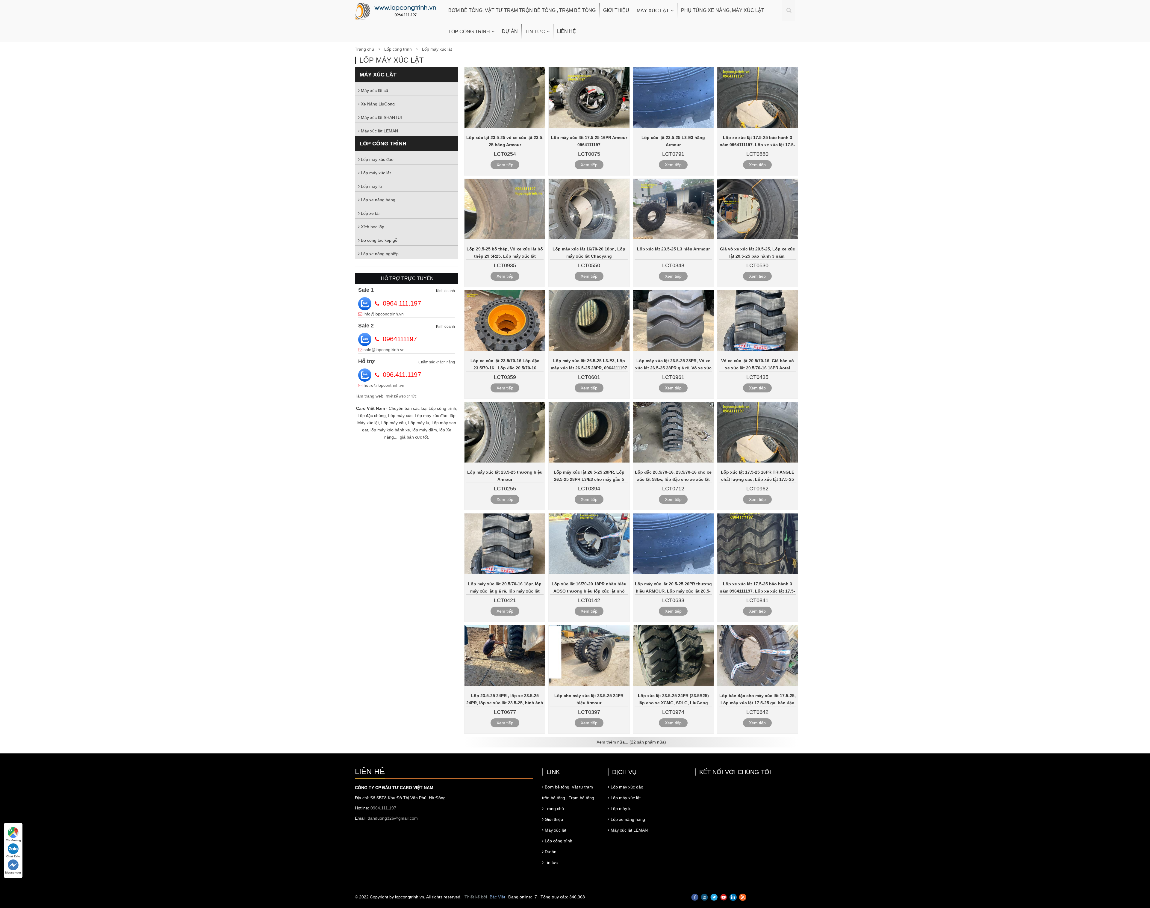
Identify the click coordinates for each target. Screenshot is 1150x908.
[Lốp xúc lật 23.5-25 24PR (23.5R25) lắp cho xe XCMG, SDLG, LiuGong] (673, 655)
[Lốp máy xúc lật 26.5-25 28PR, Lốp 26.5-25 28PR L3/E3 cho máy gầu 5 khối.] (589, 432)
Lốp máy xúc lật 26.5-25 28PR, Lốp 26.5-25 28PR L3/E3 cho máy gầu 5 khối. (589, 479)
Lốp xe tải (369, 213)
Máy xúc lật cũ (374, 90)
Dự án (510, 31)
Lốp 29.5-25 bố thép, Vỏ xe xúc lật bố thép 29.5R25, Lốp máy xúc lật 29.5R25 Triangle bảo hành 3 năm (505, 256)
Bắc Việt (497, 897)
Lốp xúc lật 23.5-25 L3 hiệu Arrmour (673, 249)
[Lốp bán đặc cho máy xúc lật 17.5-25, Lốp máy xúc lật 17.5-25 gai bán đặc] (757, 655)
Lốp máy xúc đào (377, 159)
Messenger (13, 872)
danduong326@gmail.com (393, 818)
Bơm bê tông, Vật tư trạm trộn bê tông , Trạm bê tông (522, 10)
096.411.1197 (402, 374)
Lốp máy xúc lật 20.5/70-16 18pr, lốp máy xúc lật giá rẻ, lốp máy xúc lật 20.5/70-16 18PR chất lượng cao (504, 591)
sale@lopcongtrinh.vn (384, 349)
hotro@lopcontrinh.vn (384, 385)
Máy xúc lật (653, 10)
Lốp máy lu (371, 186)
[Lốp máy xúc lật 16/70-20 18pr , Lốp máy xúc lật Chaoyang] (589, 209)
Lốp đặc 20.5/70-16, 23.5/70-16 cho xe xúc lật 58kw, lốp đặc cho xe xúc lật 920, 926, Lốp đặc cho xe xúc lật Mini (673, 479)
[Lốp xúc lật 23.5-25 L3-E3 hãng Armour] (673, 97)
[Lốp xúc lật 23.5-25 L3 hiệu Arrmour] (673, 209)
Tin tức (535, 31)
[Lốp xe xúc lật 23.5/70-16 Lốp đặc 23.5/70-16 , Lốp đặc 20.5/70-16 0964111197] (504, 320)
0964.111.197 (402, 303)
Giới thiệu (616, 10)
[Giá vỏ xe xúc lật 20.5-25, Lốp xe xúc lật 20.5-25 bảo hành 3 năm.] (757, 209)
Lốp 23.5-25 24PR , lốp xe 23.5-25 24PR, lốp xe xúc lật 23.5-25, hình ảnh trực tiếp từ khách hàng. (504, 702)
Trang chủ (364, 49)
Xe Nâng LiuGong (377, 104)
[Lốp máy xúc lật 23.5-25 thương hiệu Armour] (504, 432)
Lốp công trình (469, 31)
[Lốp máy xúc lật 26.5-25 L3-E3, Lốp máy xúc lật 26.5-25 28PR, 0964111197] (589, 320)
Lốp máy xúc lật (437, 49)
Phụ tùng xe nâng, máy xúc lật (722, 10)
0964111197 (400, 339)
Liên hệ (566, 31)
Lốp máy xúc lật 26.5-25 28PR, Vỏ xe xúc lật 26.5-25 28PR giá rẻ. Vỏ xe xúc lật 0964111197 (673, 367)
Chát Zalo (13, 856)
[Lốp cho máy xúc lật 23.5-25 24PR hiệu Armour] (589, 655)
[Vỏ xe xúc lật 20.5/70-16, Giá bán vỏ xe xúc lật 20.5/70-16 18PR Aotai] (757, 320)
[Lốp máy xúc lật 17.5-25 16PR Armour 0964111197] (589, 97)
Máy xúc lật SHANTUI (381, 117)
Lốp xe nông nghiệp (379, 253)
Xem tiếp (505, 164)
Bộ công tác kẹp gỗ (378, 240)
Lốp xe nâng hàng (377, 199)
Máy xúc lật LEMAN (379, 131)
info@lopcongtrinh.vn (384, 314)
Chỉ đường (13, 840)
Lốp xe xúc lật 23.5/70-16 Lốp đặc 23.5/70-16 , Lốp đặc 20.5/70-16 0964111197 (504, 367)
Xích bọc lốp (372, 226)
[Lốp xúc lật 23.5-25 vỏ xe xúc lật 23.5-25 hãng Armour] (504, 97)
